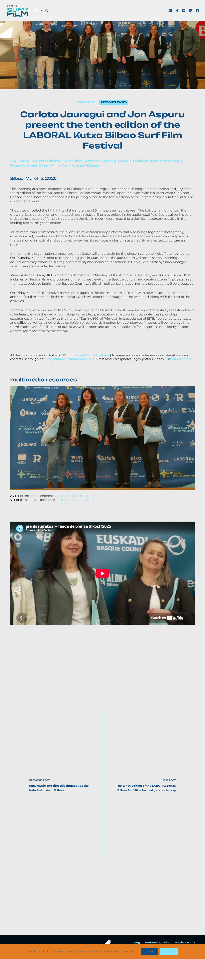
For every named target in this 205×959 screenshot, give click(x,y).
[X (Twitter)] (190, 10)
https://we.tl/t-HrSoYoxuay (75, 500)
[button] (14, 437)
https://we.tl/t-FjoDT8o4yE (76, 496)
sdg (137, 942)
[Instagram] (170, 10)
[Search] (46, 10)
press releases (114, 102)
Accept (149, 951)
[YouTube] (183, 10)
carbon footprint (157, 942)
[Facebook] (197, 10)
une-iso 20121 (185, 942)
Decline (169, 951)
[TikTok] (177, 10)
